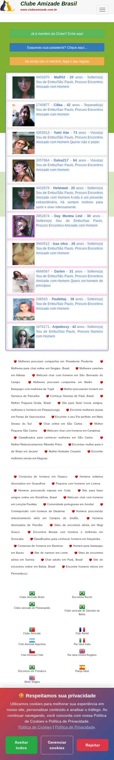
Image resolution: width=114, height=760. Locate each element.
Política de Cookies (35, 727)
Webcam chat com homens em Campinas (73, 430)
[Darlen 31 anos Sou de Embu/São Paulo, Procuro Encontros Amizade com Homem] (23, 282)
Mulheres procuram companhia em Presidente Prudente (55, 361)
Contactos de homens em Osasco (42, 476)
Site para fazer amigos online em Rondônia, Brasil (57, 494)
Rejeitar (93, 745)
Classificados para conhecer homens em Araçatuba (66, 538)
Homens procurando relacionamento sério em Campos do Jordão (57, 515)
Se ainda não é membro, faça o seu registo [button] (57, 61)
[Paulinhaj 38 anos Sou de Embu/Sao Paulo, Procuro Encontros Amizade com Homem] (23, 309)
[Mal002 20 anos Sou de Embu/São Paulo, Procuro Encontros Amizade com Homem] (23, 87)
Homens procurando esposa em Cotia (44, 490)
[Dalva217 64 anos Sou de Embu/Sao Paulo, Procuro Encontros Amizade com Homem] (23, 171)
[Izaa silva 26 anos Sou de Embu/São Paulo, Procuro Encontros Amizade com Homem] (23, 254)
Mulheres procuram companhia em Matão (61, 382)
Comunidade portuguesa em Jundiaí (70, 504)
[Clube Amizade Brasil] (7, 5)
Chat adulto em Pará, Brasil (63, 559)
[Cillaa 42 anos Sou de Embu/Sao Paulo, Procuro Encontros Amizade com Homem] (23, 115)
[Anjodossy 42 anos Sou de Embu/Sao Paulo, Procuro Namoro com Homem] (23, 337)
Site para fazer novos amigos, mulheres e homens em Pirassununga (57, 406)
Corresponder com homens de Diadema (38, 511)
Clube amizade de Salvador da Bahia (82, 612)
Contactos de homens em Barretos (40, 545)
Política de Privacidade (75, 727)
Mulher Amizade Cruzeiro (64, 451)
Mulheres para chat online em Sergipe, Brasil (40, 368)
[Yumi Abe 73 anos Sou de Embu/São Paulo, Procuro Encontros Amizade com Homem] (23, 143)
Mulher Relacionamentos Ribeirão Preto (36, 444)
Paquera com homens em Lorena (77, 483)
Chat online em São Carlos (62, 423)
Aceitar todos (21, 745)
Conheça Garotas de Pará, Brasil (71, 395)
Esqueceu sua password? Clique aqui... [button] (57, 47)
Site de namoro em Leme (50, 552)
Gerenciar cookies (57, 745)
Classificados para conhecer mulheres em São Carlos (55, 437)
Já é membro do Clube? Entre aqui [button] (57, 33)
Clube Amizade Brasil (48, 4)
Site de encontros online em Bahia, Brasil (57, 563)
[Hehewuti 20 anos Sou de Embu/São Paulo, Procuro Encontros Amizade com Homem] (23, 198)
